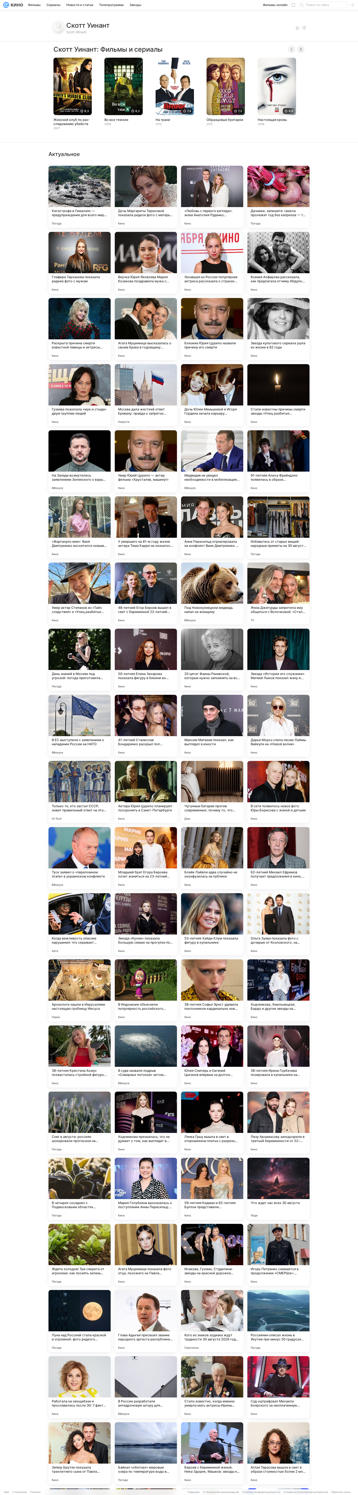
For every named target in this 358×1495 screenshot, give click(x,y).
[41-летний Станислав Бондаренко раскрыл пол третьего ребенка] (146, 726)
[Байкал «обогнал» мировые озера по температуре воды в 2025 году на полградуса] (146, 1453)
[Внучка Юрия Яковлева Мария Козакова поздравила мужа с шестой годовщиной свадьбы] (146, 263)
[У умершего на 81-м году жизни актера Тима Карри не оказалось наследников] (146, 527)
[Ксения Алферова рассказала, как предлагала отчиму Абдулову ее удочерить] (278, 263)
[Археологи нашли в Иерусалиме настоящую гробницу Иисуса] (79, 990)
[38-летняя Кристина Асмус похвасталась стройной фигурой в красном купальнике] (79, 1056)
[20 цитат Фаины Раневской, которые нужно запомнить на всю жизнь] (212, 660)
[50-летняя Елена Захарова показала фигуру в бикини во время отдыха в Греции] (146, 660)
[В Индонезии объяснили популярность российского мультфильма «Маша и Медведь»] (146, 990)
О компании (19, 1492)
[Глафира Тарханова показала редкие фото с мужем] (79, 263)
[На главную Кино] (16, 5)
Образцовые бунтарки (225, 120)
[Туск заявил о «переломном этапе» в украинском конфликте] (79, 858)
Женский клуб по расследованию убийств (71, 122)
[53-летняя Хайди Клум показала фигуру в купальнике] (212, 924)
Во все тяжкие (116, 120)
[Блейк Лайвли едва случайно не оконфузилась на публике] (212, 858)
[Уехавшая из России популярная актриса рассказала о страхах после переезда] (212, 263)
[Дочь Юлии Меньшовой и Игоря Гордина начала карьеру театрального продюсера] (212, 395)
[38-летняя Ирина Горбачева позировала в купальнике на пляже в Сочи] (278, 1056)
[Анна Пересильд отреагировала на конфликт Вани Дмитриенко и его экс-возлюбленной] (212, 527)
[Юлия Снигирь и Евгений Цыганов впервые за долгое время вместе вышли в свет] (212, 1056)
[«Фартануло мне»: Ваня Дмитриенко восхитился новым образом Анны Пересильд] (79, 527)
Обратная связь (341, 1492)
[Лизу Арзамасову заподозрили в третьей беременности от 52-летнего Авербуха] (278, 1123)
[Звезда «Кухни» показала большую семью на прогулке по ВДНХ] (146, 924)
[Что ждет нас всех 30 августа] (278, 1189)
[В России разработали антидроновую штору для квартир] (146, 1387)
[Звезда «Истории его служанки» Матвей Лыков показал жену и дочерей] (278, 660)
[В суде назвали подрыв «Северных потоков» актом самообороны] (146, 1056)
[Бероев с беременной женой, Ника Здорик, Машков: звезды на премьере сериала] (212, 1453)
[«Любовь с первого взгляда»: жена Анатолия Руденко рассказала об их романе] (212, 197)
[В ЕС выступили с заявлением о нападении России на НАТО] (79, 726)
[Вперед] (301, 49)
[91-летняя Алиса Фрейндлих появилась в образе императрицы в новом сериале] (278, 461)
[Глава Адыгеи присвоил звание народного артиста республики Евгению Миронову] (146, 1321)
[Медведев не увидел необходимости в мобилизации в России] (212, 461)
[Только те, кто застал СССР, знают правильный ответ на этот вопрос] (79, 792)
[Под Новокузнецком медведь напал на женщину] (212, 594)
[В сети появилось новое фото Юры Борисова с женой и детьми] (278, 792)
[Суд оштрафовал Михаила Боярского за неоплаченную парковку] (278, 1387)
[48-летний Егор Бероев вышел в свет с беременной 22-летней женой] (146, 594)
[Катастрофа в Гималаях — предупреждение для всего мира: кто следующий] (79, 197)
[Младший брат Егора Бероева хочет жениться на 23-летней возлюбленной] (146, 858)
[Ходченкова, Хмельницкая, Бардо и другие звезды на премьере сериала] (278, 990)
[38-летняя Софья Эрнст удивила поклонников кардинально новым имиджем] (212, 990)
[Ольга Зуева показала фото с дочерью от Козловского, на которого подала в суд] (278, 924)
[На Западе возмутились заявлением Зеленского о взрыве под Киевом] (79, 461)
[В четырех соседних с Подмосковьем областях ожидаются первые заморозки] (79, 1189)
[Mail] (6, 5)
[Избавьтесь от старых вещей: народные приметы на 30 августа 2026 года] (278, 527)
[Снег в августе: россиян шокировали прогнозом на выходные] (79, 1123)
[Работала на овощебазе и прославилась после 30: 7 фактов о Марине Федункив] (79, 1387)
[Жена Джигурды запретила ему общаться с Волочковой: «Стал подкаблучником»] (278, 594)
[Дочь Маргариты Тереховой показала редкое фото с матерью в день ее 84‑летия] (146, 197)
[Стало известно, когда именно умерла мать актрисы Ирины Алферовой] (212, 1387)
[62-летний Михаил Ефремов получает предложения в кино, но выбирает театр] (278, 858)
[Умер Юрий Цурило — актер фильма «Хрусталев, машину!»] (146, 461)
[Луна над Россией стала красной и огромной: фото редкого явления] (79, 1321)
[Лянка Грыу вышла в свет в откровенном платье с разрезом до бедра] (212, 1123)
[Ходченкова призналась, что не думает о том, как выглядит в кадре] (146, 1123)
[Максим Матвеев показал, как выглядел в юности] (212, 726)
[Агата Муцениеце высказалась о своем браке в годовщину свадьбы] (146, 329)
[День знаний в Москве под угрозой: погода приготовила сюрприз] (79, 660)
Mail (6, 1492)
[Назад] (291, 49)
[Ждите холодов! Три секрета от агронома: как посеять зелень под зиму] (79, 1255)
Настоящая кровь (272, 120)
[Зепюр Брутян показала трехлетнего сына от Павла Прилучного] (79, 1453)
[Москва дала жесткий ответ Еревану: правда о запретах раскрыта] (146, 395)
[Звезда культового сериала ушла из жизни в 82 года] (278, 329)
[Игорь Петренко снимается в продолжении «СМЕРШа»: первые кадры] (278, 1255)
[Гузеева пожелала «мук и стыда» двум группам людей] (79, 395)
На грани (163, 120)
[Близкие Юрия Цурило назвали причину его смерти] (212, 329)
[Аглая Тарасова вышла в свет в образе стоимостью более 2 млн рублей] (278, 1453)
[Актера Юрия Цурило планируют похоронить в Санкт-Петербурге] (146, 792)
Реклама (35, 1492)
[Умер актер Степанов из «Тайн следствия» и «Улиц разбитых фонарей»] (79, 594)
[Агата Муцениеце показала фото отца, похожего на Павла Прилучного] (146, 1255)
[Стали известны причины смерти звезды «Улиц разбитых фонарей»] (278, 395)
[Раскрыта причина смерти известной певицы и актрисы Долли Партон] (79, 329)
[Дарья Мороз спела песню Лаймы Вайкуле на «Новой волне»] (278, 726)
